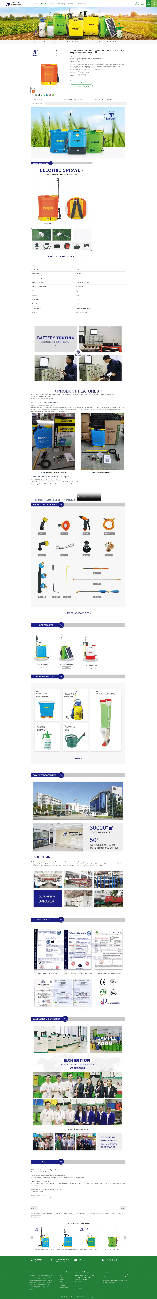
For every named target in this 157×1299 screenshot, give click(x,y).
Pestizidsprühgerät (80, 1213)
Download (62, 1285)
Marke (51, 3)
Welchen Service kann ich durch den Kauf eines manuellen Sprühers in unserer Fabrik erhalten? (84, 1277)
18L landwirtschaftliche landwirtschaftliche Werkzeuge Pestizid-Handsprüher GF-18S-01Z (67, 1249)
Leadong (98, 1297)
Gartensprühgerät (36, 1216)
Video (61, 1281)
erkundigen (80, 82)
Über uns (35, 3)
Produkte (44, 3)
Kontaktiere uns (81, 3)
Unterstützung (61, 3)
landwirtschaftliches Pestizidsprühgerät (41, 1213)
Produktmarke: (66, 99)
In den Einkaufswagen (80, 86)
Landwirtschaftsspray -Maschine (113, 1213)
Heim (28, 3)
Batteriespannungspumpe (94, 1213)
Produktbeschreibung (37, 103)
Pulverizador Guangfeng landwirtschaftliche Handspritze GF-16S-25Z (44, 1249)
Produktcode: (97, 99)
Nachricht (70, 3)
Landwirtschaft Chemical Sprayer (63, 1213)
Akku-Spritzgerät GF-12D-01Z (112, 1249)
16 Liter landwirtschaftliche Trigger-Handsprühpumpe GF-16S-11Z (89, 1249)
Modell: (33, 99)
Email (142, 4)
